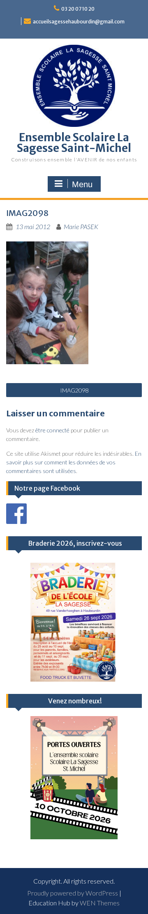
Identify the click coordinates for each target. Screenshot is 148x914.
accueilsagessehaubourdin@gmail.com (79, 21)
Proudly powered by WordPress (72, 893)
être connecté (52, 430)
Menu (82, 184)
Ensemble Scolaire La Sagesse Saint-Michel (74, 143)
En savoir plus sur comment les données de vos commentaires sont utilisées (73, 462)
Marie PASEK (81, 226)
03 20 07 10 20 (78, 9)
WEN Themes (100, 903)
